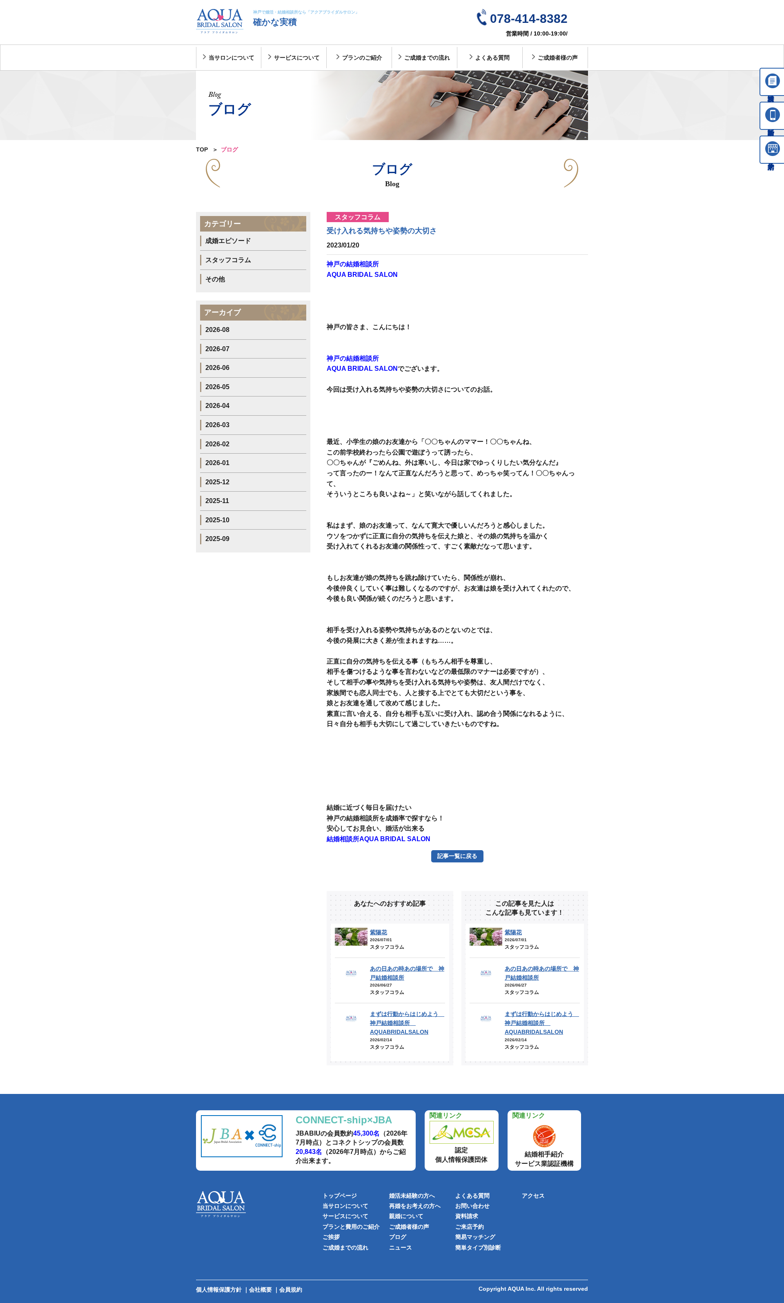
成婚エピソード (228, 240)
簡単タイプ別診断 (478, 1247)
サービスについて (297, 57)
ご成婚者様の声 (558, 57)
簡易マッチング (475, 1237)
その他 (215, 279)
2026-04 (217, 405)
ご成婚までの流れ (427, 57)
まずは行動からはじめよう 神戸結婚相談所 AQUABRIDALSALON (407, 1023)
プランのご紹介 (362, 57)
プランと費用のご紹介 (351, 1226)
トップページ (340, 1195)
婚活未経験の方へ (412, 1195)
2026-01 (217, 462)
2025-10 (217, 520)
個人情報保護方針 (219, 1289)
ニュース (400, 1247)
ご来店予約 (469, 1226)
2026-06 (217, 367)
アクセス (533, 1195)
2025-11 (217, 500)
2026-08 (217, 329)
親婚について (406, 1216)
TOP (202, 149)
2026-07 (217, 348)
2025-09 (217, 538)
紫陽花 (378, 932)
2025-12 (217, 482)
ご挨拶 (331, 1237)
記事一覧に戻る (457, 856)
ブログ (397, 1237)
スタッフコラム (228, 259)
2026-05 (217, 386)
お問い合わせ (472, 1206)
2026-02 (217, 444)
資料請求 (466, 1216)
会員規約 (290, 1289)
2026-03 (217, 424)
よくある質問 (492, 57)
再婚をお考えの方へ (415, 1206)
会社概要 (260, 1289)
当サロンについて (231, 57)
